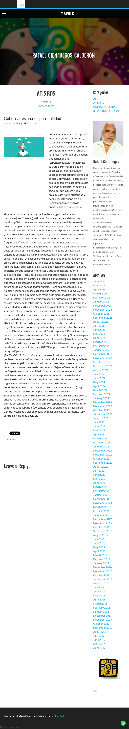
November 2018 (102, 571)
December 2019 (102, 518)
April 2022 (99, 482)
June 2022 (99, 474)
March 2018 (100, 603)
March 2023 (100, 438)
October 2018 (101, 575)
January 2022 (101, 494)
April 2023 (99, 434)
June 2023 (99, 426)
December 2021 (102, 498)
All (94, 98)
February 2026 (101, 297)
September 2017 (102, 627)
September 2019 (102, 531)
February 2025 (101, 345)
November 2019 (102, 522)
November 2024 (102, 357)
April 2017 (99, 647)
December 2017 (102, 615)
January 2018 (101, 611)
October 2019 (101, 527)
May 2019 (99, 547)
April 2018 (99, 599)
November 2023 (102, 406)
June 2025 (99, 329)
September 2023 (102, 414)
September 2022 (102, 462)
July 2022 (98, 470)
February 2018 (101, 607)
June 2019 (99, 543)
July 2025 (98, 325)
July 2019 (98, 539)
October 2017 (101, 623)
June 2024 (99, 378)
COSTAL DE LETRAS (105, 106)
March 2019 (100, 555)
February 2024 (101, 394)
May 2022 (99, 478)
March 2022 (100, 486)
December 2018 (102, 567)
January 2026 (101, 301)
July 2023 (98, 422)
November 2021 (102, 502)
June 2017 (99, 639)
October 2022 (101, 458)
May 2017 (99, 643)
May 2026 (99, 285)
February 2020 (101, 510)
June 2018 (99, 591)
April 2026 (99, 289)
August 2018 (100, 583)
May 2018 (99, 595)
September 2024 (102, 365)
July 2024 (98, 373)
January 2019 (101, 563)
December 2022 (102, 450)
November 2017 (102, 619)
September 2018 (102, 579)
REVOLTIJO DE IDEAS (106, 110)
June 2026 (99, 281)
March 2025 (100, 341)
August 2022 (100, 466)
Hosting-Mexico (58, 716)
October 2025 (101, 313)
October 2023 (101, 410)
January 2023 (101, 446)
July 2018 (98, 587)
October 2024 (101, 361)
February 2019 (101, 559)
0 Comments (46, 106)
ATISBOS (46, 94)
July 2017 (98, 635)
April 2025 (99, 337)
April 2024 (99, 386)
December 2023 (102, 402)
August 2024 (100, 369)
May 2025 (99, 333)
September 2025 (102, 317)
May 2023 (99, 430)
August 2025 (100, 321)
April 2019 (99, 551)
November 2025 (102, 309)
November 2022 (102, 454)
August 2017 (100, 631)
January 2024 (101, 398)
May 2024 (99, 382)
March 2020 (100, 506)
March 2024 (100, 390)
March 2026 (100, 293)
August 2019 (100, 535)
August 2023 (100, 418)
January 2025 (101, 349)
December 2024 (102, 353)
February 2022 (101, 490)
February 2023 (101, 442)
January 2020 (101, 514)
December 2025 (102, 305)
